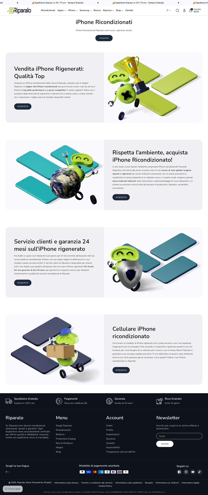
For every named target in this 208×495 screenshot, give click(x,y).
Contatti (110, 443)
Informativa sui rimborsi (167, 483)
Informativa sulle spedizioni (128, 483)
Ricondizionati (63, 430)
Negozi (59, 447)
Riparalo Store (24, 482)
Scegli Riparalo (64, 425)
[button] (61, 10)
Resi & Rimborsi (64, 443)
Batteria (60, 434)
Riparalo (14, 418)
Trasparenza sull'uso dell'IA (120, 451)
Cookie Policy (105, 486)
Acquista (104, 38)
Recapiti (149, 483)
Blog (58, 451)
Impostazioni (113, 434)
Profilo (109, 430)
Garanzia (110, 438)
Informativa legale (190, 483)
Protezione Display (66, 438)
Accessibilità (113, 447)
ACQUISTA (22, 106)
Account (114, 418)
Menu (61, 418)
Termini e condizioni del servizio (96, 483)
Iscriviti (165, 443)
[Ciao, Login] (184, 10)
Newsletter (168, 418)
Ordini (109, 425)
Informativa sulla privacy (66, 483)
